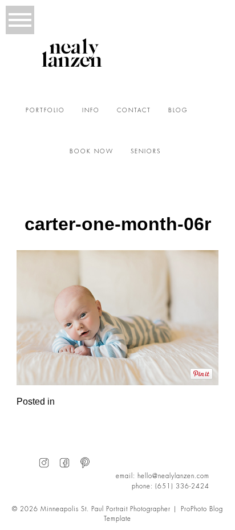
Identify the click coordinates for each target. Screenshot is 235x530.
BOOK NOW (92, 151)
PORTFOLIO (45, 110)
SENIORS (146, 151)
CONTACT (134, 110)
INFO (91, 110)
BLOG (178, 110)
